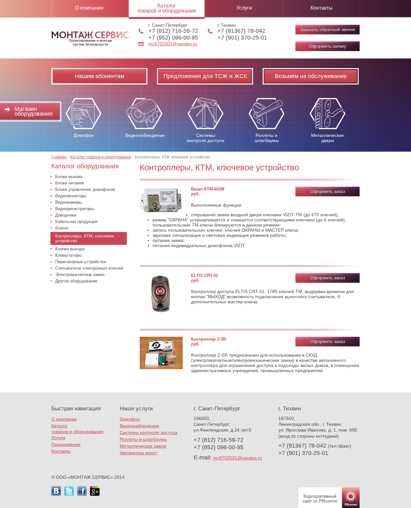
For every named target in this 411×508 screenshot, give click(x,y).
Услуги (244, 8)
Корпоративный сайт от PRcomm (319, 499)
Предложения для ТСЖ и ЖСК (205, 76)
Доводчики (65, 215)
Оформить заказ (327, 191)
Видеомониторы (70, 195)
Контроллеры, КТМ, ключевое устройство (84, 238)
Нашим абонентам (99, 76)
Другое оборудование (76, 281)
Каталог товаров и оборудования (166, 8)
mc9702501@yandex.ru (172, 43)
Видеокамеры (68, 202)
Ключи (61, 228)
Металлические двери (143, 446)
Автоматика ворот (138, 452)
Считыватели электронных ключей (89, 268)
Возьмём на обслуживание (311, 76)
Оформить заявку (327, 46)
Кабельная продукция (76, 221)
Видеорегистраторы (74, 208)
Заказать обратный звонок (327, 29)
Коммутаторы (68, 255)
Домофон (130, 419)
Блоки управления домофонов (85, 189)
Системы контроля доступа (148, 432)
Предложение (66, 444)
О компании (89, 8)
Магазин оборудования (33, 111)
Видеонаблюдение (139, 425)
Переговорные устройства (80, 261)
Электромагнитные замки (79, 274)
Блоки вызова (68, 176)
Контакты (321, 8)
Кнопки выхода (69, 248)
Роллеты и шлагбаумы (143, 439)
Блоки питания (69, 183)
